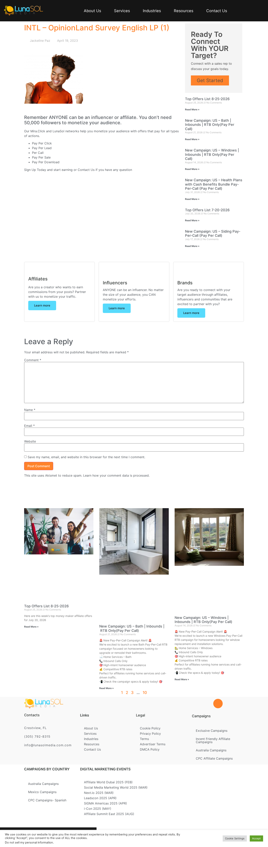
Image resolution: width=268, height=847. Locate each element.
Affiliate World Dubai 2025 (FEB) (108, 782)
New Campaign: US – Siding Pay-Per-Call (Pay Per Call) (212, 233)
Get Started (210, 80)
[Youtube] (81, 837)
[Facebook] (30, 837)
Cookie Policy (150, 728)
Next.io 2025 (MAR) (99, 793)
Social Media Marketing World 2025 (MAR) (116, 787)
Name (29, 409)
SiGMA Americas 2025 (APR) (105, 803)
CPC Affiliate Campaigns (214, 758)
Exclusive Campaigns (211, 731)
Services (122, 10)
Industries (152, 10)
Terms (144, 739)
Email (29, 425)
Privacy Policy (150, 733)
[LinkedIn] (55, 837)
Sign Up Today (35, 170)
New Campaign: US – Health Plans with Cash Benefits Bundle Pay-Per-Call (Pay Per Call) (213, 184)
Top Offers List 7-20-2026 (207, 210)
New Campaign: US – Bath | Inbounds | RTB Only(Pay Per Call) (209, 124)
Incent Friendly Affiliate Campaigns (213, 740)
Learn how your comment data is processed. (116, 475)
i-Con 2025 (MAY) (97, 809)
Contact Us (216, 10)
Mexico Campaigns (42, 792)
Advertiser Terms (152, 744)
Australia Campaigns (211, 750)
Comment (32, 360)
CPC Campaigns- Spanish (47, 800)
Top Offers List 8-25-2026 (207, 99)
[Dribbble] (68, 837)
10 (145, 692)
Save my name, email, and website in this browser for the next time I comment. (86, 457)
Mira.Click (37, 131)
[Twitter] (43, 837)
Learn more (42, 305)
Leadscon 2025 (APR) (100, 798)
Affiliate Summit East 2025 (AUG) (109, 814)
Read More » (192, 109)
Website (30, 441)
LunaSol (59, 131)
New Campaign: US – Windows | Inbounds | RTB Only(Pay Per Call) (212, 154)
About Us (92, 10)
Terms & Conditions (126, 835)
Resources (183, 10)
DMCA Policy (150, 749)
